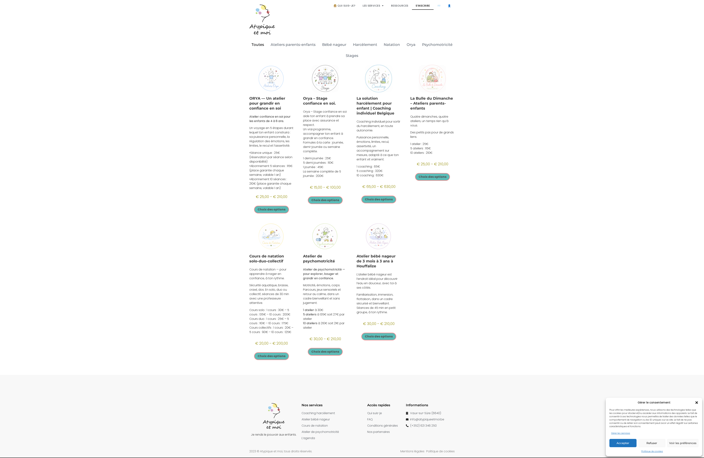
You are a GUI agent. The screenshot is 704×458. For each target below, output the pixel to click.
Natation (392, 44)
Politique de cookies (652, 451)
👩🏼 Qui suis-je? (344, 6)
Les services (371, 6)
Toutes (258, 44)
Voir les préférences (682, 443)
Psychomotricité (437, 44)
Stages (352, 55)
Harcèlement (365, 44)
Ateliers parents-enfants (293, 44)
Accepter (623, 443)
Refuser (651, 443)
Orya (411, 44)
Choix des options (271, 209)
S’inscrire (423, 6)
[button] (696, 402)
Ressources (399, 6)
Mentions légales (412, 451)
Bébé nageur (334, 44)
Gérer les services (620, 433)
